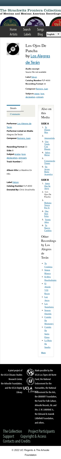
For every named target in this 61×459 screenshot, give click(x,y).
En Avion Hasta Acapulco (48, 170)
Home (13, 29)
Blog (40, 34)
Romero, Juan (42, 88)
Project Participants (41, 431)
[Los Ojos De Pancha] (13, 54)
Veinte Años (47, 220)
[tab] (14, 108)
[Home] (30, 12)
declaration (30, 97)
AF (31, 381)
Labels (27, 34)
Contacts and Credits (16, 441)
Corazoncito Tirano (49, 162)
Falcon (34, 77)
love (42, 93)
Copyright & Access (33, 436)
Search (27, 29)
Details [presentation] (13, 108)
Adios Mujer (47, 153)
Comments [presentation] (15, 114)
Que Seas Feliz (46, 213)
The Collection (12, 431)
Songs (40, 29)
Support (8, 436)
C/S (31, 372)
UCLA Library (31, 390)
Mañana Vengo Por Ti (47, 205)
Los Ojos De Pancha (47, 194)
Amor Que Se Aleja (47, 186)
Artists (13, 34)
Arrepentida (49, 138)
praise (37, 93)
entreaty (40, 97)
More (43, 352)
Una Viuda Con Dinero (47, 145)
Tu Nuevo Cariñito (48, 228)
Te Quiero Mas (47, 130)
